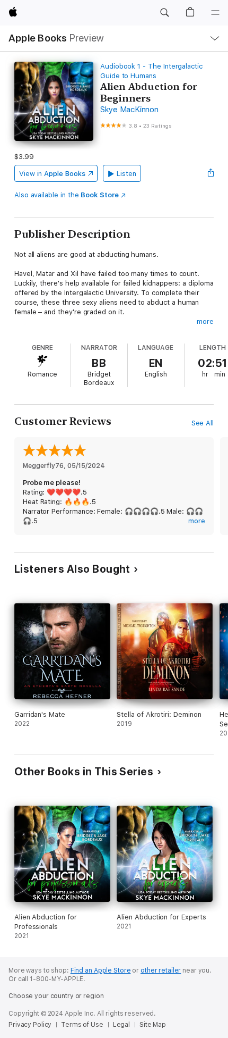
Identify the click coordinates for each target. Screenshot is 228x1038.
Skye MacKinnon (129, 109)
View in (52, 174)
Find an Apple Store (101, 970)
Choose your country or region (56, 996)
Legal (121, 1024)
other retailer (161, 970)
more (205, 321)
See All (202, 423)
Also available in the (66, 195)
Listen (126, 174)
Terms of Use (82, 1024)
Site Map (152, 1024)
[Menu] (215, 13)
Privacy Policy (29, 1024)
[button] (164, 13)
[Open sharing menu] (210, 173)
